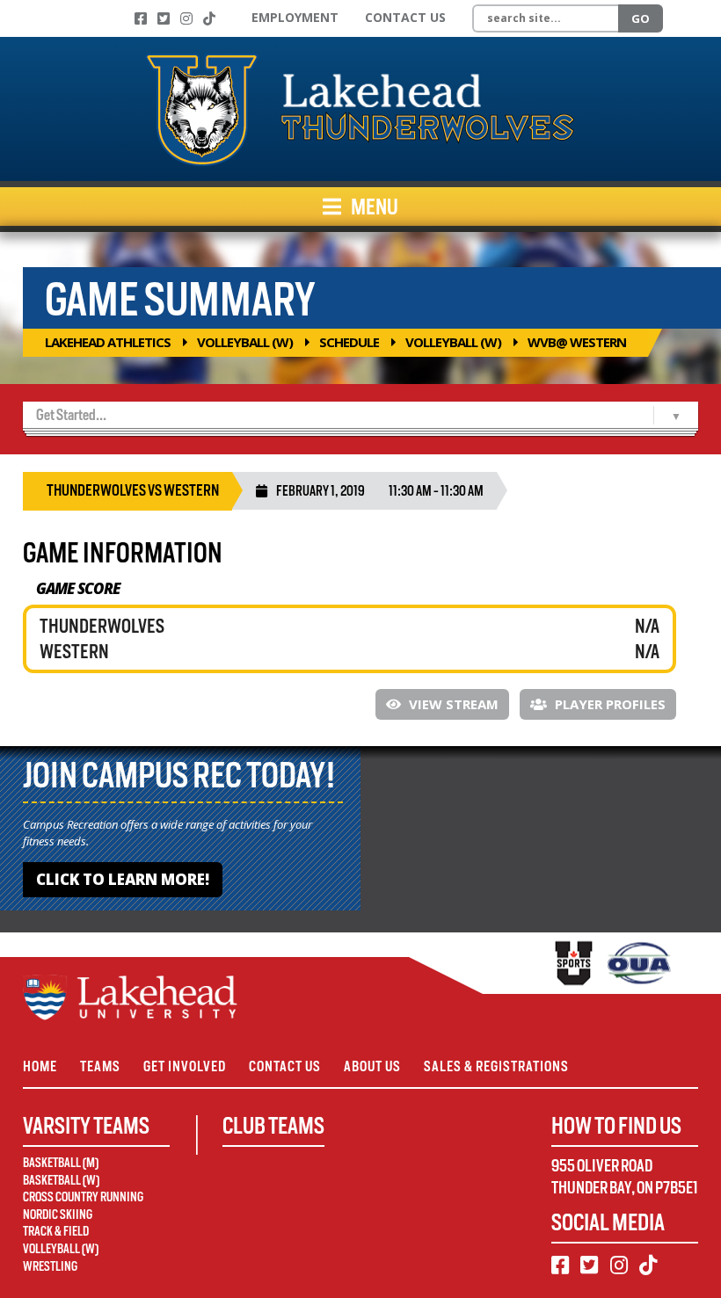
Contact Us (405, 17)
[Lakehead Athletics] (360, 109)
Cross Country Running (83, 1197)
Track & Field (56, 1231)
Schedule (349, 342)
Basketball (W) (61, 1180)
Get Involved (184, 1066)
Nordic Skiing (57, 1214)
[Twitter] (163, 18)
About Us (372, 1066)
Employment (295, 17)
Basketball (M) (60, 1163)
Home (40, 1066)
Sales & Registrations (496, 1066)
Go (640, 18)
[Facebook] (141, 18)
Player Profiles (608, 704)
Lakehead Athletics (108, 342)
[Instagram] (186, 18)
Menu (373, 206)
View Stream (452, 704)
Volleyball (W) (245, 342)
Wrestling (50, 1266)
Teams (100, 1066)
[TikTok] (209, 18)
